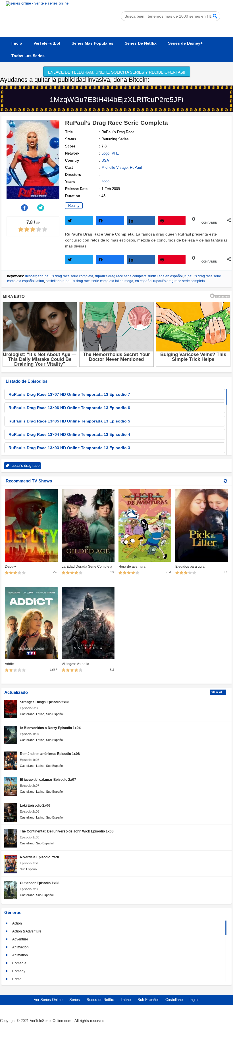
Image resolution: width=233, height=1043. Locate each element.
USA (105, 160)
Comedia (19, 963)
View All (217, 692)
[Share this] (24, 207)
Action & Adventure (26, 931)
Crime (17, 979)
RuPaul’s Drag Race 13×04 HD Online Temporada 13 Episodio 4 (69, 434)
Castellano (27, 714)
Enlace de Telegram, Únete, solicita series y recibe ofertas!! (116, 72)
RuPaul (136, 167)
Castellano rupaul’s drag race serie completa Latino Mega (89, 281)
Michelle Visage (114, 167)
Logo (105, 153)
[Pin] (172, 220)
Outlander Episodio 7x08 (39, 883)
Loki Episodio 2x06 (35, 805)
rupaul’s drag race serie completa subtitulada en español (139, 276)
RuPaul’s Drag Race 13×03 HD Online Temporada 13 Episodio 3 (69, 447)
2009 (105, 182)
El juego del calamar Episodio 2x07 (48, 779)
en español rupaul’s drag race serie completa (170, 281)
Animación (20, 947)
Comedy (18, 971)
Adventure (20, 939)
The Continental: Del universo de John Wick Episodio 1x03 (67, 831)
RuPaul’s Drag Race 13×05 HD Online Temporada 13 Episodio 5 (69, 421)
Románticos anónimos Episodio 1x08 (50, 753)
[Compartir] (110, 220)
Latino (40, 714)
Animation (20, 955)
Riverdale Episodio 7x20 (39, 857)
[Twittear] (79, 220)
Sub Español (54, 714)
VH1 (115, 153)
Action (17, 923)
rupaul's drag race (25, 465)
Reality (74, 205)
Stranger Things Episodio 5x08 (44, 702)
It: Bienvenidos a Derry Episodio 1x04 (50, 728)
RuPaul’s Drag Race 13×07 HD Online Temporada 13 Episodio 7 (69, 394)
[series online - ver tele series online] (37, 3)
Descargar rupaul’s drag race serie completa (59, 276)
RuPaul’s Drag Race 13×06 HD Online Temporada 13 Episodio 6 (69, 407)
